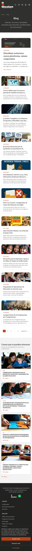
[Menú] (29, 4)
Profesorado (5, 504)
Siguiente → (24, 331)
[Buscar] (15, 4)
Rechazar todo (16, 543)
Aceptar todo (16, 539)
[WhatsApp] (19, 496)
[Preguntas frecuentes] (18, 4)
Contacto (4, 526)
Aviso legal (5, 521)
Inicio (2, 14)
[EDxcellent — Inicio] (7, 4)
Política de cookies (7, 524)
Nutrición (4, 509)
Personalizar (16, 548)
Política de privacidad (8, 516)
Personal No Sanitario (8, 507)
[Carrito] (25, 4)
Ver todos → (4, 476)
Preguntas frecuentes (8, 519)
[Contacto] (22, 4)
